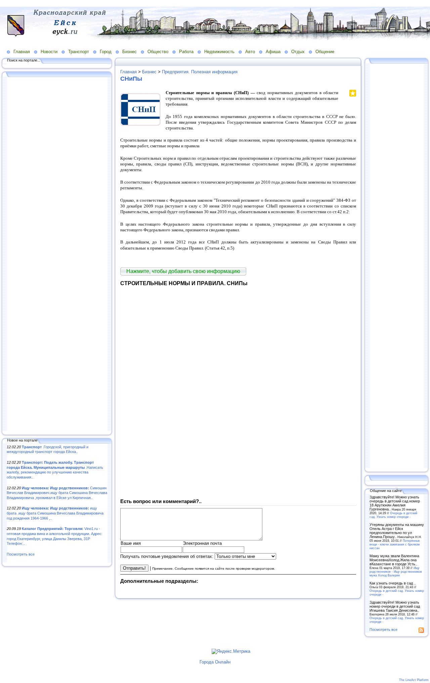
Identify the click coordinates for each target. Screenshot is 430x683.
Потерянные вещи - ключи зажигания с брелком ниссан (395, 544)
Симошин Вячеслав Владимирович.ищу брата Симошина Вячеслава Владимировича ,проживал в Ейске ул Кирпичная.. (57, 493)
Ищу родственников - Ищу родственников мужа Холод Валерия (396, 571)
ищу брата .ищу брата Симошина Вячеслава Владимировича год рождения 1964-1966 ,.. (55, 513)
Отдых (298, 51)
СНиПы (131, 78)
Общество (157, 51)
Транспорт (78, 51)
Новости (49, 51)
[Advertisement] (57, 254)
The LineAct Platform (414, 680)
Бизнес (129, 51)
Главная (21, 51)
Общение (324, 51)
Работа (186, 51)
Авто (250, 51)
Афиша (273, 51)
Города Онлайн (215, 662)
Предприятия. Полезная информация (200, 71)
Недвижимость (219, 51)
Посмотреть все (21, 554)
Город (106, 51)
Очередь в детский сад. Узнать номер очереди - (393, 515)
